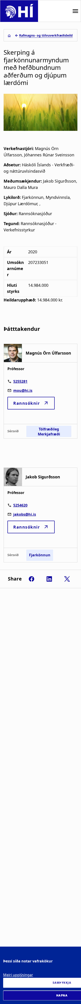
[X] (67, 579)
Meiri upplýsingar (18, 974)
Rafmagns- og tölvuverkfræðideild (46, 35)
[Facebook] (31, 579)
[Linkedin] (49, 579)
